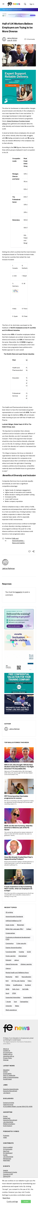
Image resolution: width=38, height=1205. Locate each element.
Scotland (28, 985)
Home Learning (11, 956)
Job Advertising (8, 1122)
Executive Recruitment (10, 1091)
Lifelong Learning (26, 964)
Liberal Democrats (12, 964)
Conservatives (10, 933)
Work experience (11, 1010)
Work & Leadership (9, 1075)
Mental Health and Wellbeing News (17, 973)
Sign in (32, 4)
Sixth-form (15, 989)
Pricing (5, 1116)
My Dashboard (7, 1153)
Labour (16, 960)
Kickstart (8, 960)
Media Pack (6, 1118)
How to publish (8, 1147)
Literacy (8, 968)
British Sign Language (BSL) (14, 929)
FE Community (7, 1052)
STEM (14, 993)
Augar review (10, 925)
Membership (7, 1159)
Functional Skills (11, 952)
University (9, 1006)
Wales (17, 1006)
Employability (7, 1074)
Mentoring (9, 977)
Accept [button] (26, 1201)
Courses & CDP (8, 1174)
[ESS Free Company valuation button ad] (19, 683)
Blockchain (20, 925)
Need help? (6, 1160)
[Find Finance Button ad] (19, 619)
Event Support (7, 1126)
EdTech (5, 1072)
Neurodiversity (26, 977)
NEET (17, 977)
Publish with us (7, 1054)
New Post (6, 1151)
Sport (7, 993)
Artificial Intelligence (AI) (13, 921)
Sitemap (5, 1060)
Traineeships (24, 1002)
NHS (7, 981)
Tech (15, 1002)
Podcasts (6, 1135)
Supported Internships (13, 997)
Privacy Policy (7, 1058)
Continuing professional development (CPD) (18, 938)
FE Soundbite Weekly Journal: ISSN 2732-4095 (17, 1106)
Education (6, 1070)
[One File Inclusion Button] (15, 292)
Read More (6, 1198)
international (22, 956)
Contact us (6, 1050)
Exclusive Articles (8, 1103)
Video (5, 1137)
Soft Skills (25, 989)
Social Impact (7, 1079)
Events (5, 1155)
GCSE (29, 952)
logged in (18, 592)
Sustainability (27, 997)
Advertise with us (8, 1056)
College (28, 929)
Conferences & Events (10, 1172)
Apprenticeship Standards (14, 916)
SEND (7, 989)
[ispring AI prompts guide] (19, 704)
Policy (30, 981)
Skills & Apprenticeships (10, 1077)
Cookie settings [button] (12, 1201)
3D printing (9, 912)
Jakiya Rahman (12, 38)
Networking (6, 1176)
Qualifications (17, 985)
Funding (21, 952)
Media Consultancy (9, 1124)
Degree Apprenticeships (14, 948)
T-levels (8, 1002)
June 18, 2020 (12, 40)
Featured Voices (8, 1104)
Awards (5, 1170)
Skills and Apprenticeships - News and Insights (18, 540)
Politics (8, 985)
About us (6, 1049)
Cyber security (21, 943)
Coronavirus (9, 943)
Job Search (6, 1093)
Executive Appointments (10, 1089)
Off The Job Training (18, 981)
